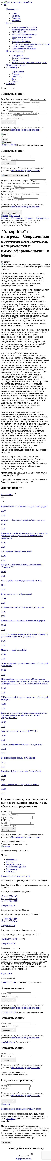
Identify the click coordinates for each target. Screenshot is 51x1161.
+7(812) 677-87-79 (9, 939)
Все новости (7, 495)
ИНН (3, 820)
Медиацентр (11, 67)
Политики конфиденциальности (25, 130)
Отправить (7, 123)
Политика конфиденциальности (15, 876)
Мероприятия (18, 72)
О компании (11, 9)
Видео (14, 81)
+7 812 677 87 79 (8, 1012)
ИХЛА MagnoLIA (20, 32)
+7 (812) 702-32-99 (9, 901)
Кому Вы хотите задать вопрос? (15, 99)
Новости (15, 74)
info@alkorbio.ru (8, 905)
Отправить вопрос (10, 213)
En (5, 4)
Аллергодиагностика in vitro (24, 27)
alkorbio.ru (10, 1118)
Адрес (4, 110)
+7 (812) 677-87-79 (9, 898)
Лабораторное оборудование (24, 34)
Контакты (16, 16)
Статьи (15, 60)
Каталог (9, 23)
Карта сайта (6, 973)
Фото (14, 79)
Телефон (5, 159)
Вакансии (16, 18)
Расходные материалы (21, 41)
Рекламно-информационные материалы (29, 62)
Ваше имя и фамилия (11, 102)
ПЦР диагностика (20, 39)
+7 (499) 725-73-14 (9, 921)
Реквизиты (16, 20)
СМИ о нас (16, 76)
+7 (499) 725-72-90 (9, 919)
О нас (14, 13)
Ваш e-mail (6, 116)
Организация (7, 107)
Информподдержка (14, 51)
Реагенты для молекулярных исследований (31, 44)
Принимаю (6, 1142)
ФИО (4, 812)
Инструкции (17, 55)
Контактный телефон (11, 113)
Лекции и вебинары (20, 58)
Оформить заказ (24, 1159)
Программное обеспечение (24, 49)
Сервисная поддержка (16, 65)
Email (3, 823)
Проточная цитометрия (22, 37)
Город (4, 817)
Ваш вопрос (7, 118)
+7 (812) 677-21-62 (9, 896)
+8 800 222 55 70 (8, 145)
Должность (7, 104)
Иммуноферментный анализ (24, 30)
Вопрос (5, 826)
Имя (3, 156)
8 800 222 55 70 (8, 982)
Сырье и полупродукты (22, 46)
